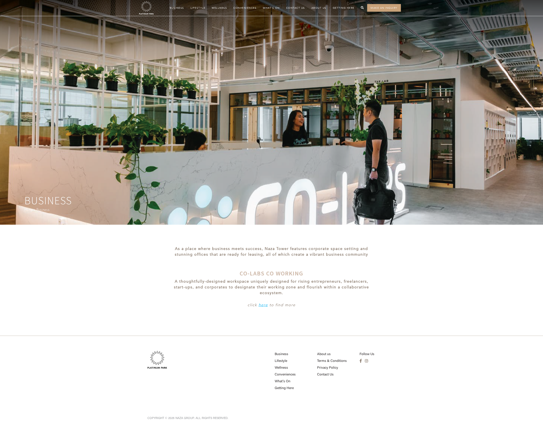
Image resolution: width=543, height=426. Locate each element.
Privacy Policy (327, 368)
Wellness (219, 8)
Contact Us (295, 8)
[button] (362, 8)
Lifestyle (198, 8)
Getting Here (343, 8)
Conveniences (244, 8)
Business (177, 8)
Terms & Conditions (332, 361)
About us (324, 354)
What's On (271, 8)
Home (28, 209)
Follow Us (367, 354)
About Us (318, 8)
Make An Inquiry (384, 8)
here (263, 305)
